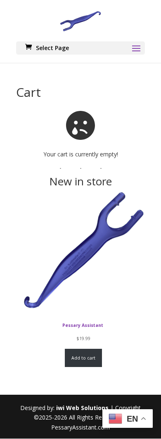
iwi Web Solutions (82, 408)
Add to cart (83, 358)
